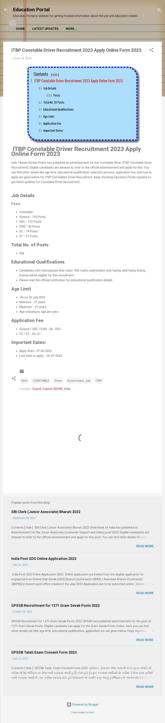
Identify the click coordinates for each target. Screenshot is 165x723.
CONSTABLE (41, 381)
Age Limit (48, 116)
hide (55, 74)
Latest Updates (45, 29)
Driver (58, 381)
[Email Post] (21, 372)
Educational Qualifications (58, 109)
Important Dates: (53, 130)
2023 (24, 381)
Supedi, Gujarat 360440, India (51, 389)
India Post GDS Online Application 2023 (43, 558)
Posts (56, 95)
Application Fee (52, 123)
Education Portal (31, 9)
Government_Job (78, 381)
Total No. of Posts (53, 102)
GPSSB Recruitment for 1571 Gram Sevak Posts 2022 (55, 605)
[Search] (159, 11)
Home (20, 29)
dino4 (91, 712)
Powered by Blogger (85, 704)
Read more (145, 546)
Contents (46, 74)
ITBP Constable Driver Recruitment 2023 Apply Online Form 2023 (78, 80)
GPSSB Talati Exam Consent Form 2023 (44, 652)
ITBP (99, 381)
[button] (151, 51)
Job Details (49, 88)
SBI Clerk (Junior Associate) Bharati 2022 (45, 512)
